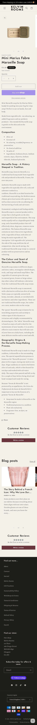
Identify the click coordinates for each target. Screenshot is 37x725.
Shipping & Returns (11, 605)
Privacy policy (13, 722)
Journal (6, 576)
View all (32, 461)
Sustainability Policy (11, 591)
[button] (4, 8)
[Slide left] (14, 51)
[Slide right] (23, 51)
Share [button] (6, 420)
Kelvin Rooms (9, 581)
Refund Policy (9, 615)
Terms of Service (10, 610)
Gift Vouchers (9, 586)
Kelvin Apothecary (15, 719)
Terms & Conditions (11, 600)
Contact (7, 571)
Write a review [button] (18, 440)
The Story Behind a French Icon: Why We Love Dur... (18, 491)
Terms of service (25, 722)
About (6, 566)
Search (6, 625)
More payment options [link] (18, 98)
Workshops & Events (11, 596)
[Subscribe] (30, 670)
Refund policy (27, 719)
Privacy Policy (9, 620)
